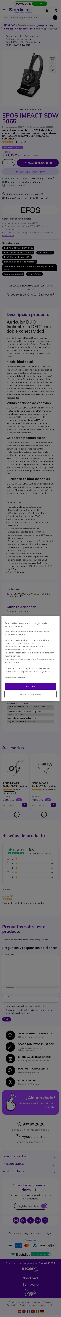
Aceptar (30, 686)
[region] (30, 658)
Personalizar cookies (30, 694)
